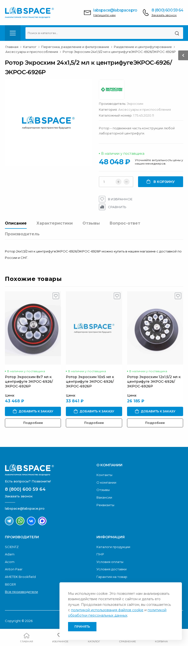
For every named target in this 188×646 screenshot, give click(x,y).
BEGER (10, 584)
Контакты (104, 475)
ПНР (100, 554)
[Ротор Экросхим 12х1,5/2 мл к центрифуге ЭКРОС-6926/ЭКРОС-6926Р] (155, 328)
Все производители (21, 592)
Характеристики (54, 223)
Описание (16, 223)
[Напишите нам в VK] (31, 521)
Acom (9, 562)
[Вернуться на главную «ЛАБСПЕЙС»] (48, 469)
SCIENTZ (12, 547)
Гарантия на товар (111, 577)
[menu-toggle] (13, 33)
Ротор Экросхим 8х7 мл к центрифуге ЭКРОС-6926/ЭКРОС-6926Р (29, 381)
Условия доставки (111, 569)
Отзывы (91, 223)
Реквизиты (105, 505)
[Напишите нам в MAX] (42, 521)
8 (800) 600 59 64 (167, 10)
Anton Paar (14, 569)
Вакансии (104, 497)
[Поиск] (177, 33)
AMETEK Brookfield (20, 577)
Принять (82, 626)
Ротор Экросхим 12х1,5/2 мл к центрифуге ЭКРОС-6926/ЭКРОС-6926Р (154, 381)
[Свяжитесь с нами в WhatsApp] (20, 521)
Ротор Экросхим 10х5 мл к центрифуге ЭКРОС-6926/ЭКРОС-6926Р (90, 381)
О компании (106, 482)
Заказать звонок (164, 15)
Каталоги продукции (113, 547)
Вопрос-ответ (125, 223)
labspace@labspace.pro (115, 10)
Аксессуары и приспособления (144, 109)
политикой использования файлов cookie (107, 610)
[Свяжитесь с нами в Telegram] (9, 521)
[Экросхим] (114, 91)
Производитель (22, 234)
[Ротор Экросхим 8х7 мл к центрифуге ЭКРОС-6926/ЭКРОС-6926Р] (33, 328)
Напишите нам (104, 15)
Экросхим (135, 104)
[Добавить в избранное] (56, 297)
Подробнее (33, 423)
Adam (9, 554)
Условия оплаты (109, 562)
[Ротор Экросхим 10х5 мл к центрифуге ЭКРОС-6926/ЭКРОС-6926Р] (94, 328)
